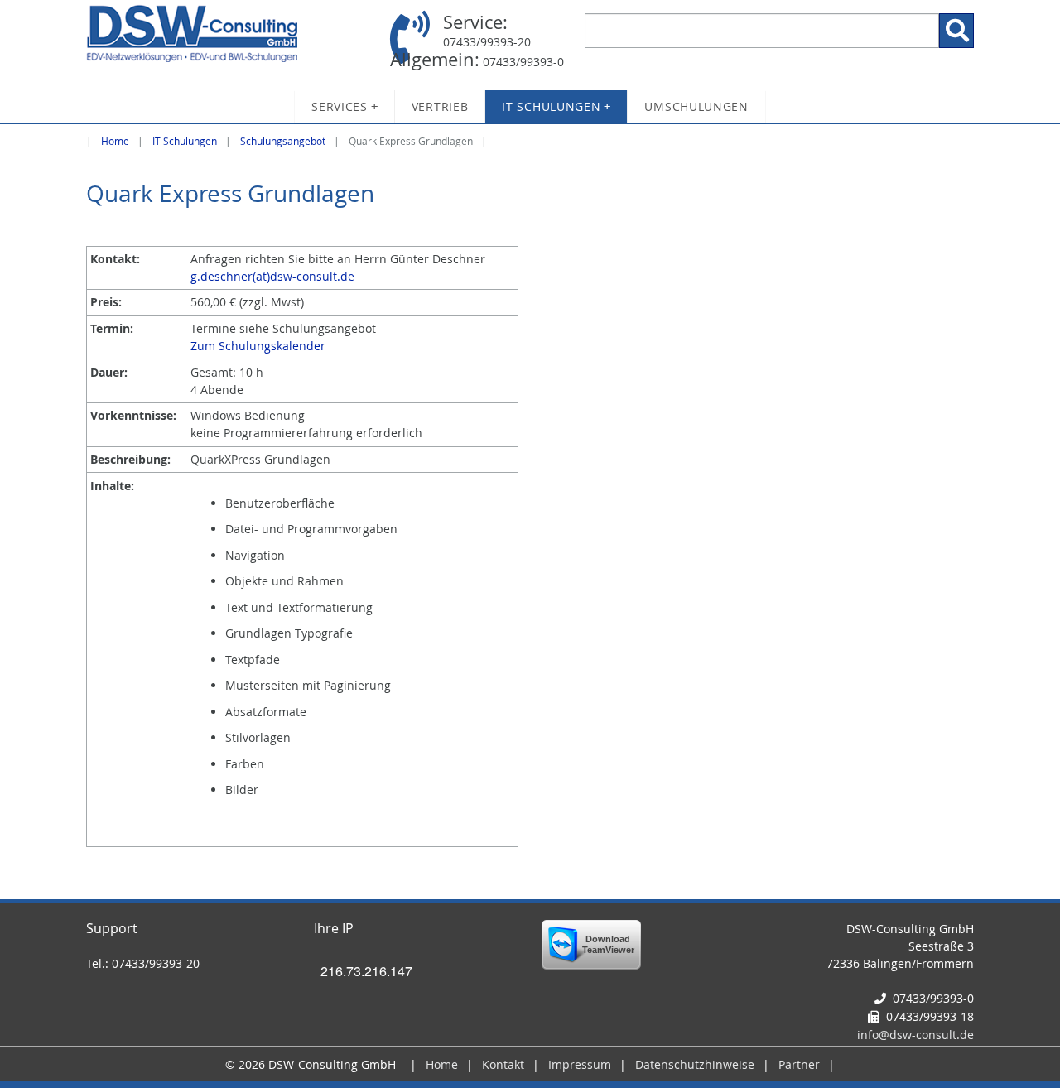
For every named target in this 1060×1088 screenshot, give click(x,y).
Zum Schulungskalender (257, 346)
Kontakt (503, 1064)
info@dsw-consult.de (915, 1034)
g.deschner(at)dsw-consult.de (272, 276)
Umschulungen (696, 106)
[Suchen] (956, 30)
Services (344, 106)
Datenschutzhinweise (694, 1064)
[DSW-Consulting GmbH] (226, 33)
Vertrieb (440, 106)
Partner (799, 1064)
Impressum (579, 1064)
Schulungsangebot (282, 141)
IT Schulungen (556, 106)
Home (115, 141)
